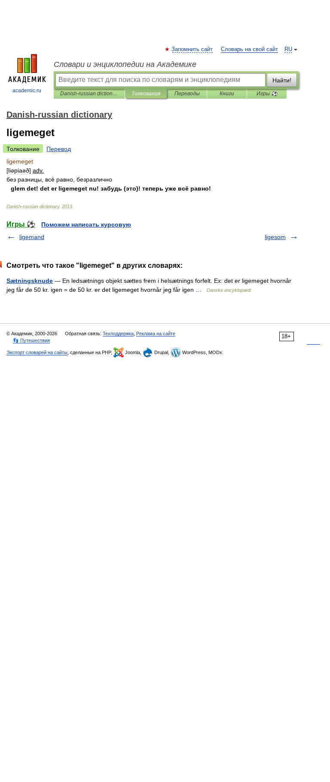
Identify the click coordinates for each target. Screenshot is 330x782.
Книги (227, 94)
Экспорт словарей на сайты (36, 352)
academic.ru (26, 91)
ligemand (31, 236)
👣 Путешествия (31, 340)
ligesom (275, 236)
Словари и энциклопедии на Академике (125, 64)
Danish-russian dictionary (89, 94)
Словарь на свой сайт (249, 49)
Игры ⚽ (267, 94)
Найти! (281, 80)
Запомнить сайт (192, 49)
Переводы (187, 94)
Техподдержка (118, 333)
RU (288, 49)
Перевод (58, 148)
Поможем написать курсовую (86, 224)
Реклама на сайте (155, 333)
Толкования (145, 94)
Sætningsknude (29, 280)
